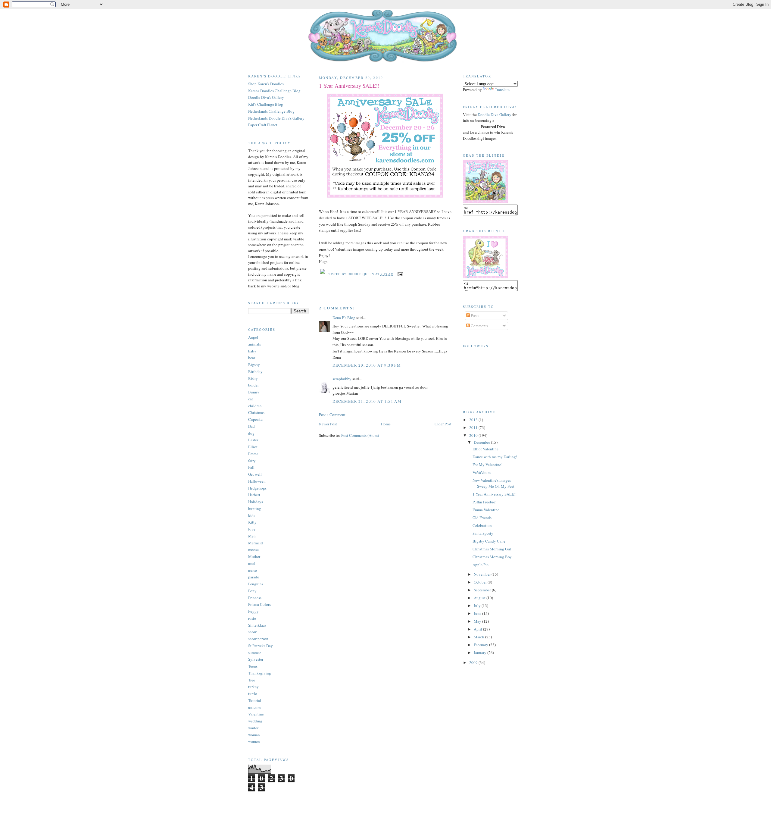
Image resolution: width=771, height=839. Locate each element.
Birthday (255, 371)
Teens (253, 666)
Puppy (253, 611)
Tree (251, 680)
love (251, 529)
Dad (251, 426)
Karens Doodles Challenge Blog (274, 90)
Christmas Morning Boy (492, 556)
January (480, 652)
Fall (251, 467)
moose (253, 549)
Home (386, 424)
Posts (474, 315)
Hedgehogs (257, 488)
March (479, 637)
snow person (258, 638)
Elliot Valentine (485, 449)
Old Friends (482, 517)
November (483, 574)
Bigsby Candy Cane (489, 541)
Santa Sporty (483, 533)
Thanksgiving (259, 673)
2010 (474, 435)
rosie (252, 618)
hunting (254, 508)
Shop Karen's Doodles (266, 83)
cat (250, 399)
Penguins (255, 584)
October (481, 582)
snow (252, 631)
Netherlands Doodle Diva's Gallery (276, 118)
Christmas (256, 412)
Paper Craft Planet (262, 124)
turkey (253, 686)
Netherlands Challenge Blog (271, 111)
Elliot (253, 446)
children (255, 406)
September (483, 590)
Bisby (253, 378)
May (478, 621)
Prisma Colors (259, 604)
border (253, 385)
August (480, 597)
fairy (252, 460)
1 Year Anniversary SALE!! (349, 85)
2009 (474, 662)
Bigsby (254, 364)
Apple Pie (481, 564)
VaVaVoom (482, 472)
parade (253, 577)
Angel (253, 337)
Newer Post (328, 424)
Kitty (252, 522)
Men (252, 536)
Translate (502, 89)
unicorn (254, 707)
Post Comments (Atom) (360, 435)
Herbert (254, 494)
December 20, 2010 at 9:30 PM (366, 365)
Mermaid (255, 543)
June (478, 613)
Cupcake (255, 419)
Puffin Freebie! (484, 502)
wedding (255, 721)
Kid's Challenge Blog (265, 104)
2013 (474, 419)
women (254, 741)
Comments (479, 325)
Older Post (443, 424)
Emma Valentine (486, 509)
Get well (255, 474)
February (481, 644)
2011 (474, 427)
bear (251, 357)
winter (253, 728)
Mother (254, 556)
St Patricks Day (260, 645)
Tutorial (254, 700)
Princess (254, 597)
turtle (252, 693)
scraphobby (341, 378)
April (478, 629)
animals (254, 344)
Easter (253, 440)
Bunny (253, 392)
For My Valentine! (487, 464)
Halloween (257, 481)
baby (252, 351)
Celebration (482, 525)
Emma (253, 453)
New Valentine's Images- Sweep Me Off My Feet (493, 483)
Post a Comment (332, 414)
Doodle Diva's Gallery (266, 97)
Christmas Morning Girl (492, 549)
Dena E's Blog (343, 317)
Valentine (256, 714)
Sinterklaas (257, 625)
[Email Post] (399, 274)
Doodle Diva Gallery (494, 114)
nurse (252, 570)
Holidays (255, 501)
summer (254, 652)
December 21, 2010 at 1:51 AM (366, 401)
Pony (252, 590)
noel (251, 563)
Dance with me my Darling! (495, 456)
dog (251, 433)
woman (254, 734)
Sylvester (255, 659)
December (482, 442)
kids (251, 515)
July (478, 605)
